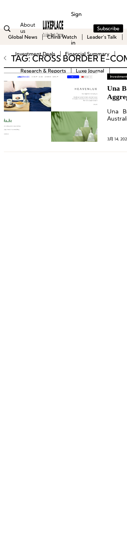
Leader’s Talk (102, 37)
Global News (22, 37)
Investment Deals (35, 54)
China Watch (62, 37)
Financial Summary (87, 54)
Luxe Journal (90, 71)
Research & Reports (43, 71)
